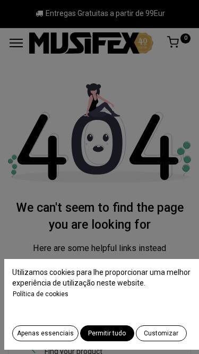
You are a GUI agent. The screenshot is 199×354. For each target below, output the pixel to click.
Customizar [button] (161, 333)
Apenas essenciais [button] (45, 333)
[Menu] (16, 43)
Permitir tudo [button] (107, 333)
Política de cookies (40, 294)
